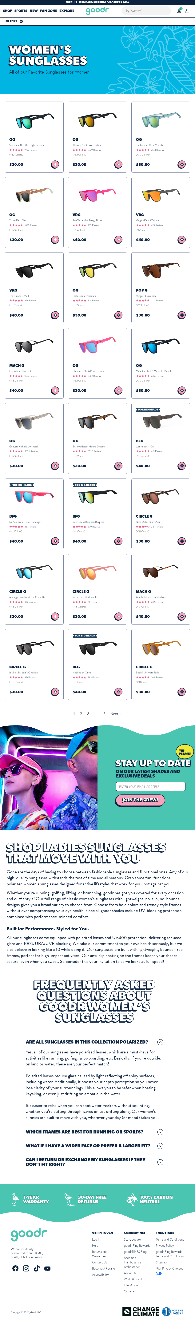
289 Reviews (93, 225)
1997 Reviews (31, 150)
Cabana (129, 1291)
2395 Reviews (157, 376)
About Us (130, 1273)
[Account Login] (179, 11)
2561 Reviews (157, 150)
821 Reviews (30, 677)
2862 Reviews (94, 376)
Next (114, 713)
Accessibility (100, 1274)
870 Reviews (94, 527)
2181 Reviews (157, 527)
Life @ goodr (132, 1285)
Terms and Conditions (170, 1239)
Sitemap (161, 1262)
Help (95, 1245)
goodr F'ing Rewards (137, 1245)
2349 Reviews (157, 602)
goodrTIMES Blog (135, 1252)
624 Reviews (157, 225)
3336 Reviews (31, 451)
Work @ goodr (133, 1279)
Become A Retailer (104, 1268)
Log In (96, 1239)
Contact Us (99, 1262)
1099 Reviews (31, 225)
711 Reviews (93, 602)
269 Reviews (157, 677)
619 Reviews (156, 451)
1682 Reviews (31, 376)
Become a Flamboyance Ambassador (132, 1262)
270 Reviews (157, 300)
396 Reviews (30, 300)
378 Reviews (93, 300)
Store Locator (133, 1239)
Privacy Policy (165, 1245)
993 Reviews (94, 677)
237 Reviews (30, 527)
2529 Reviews (94, 150)
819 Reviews (30, 602)
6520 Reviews (94, 451)
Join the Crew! (140, 800)
